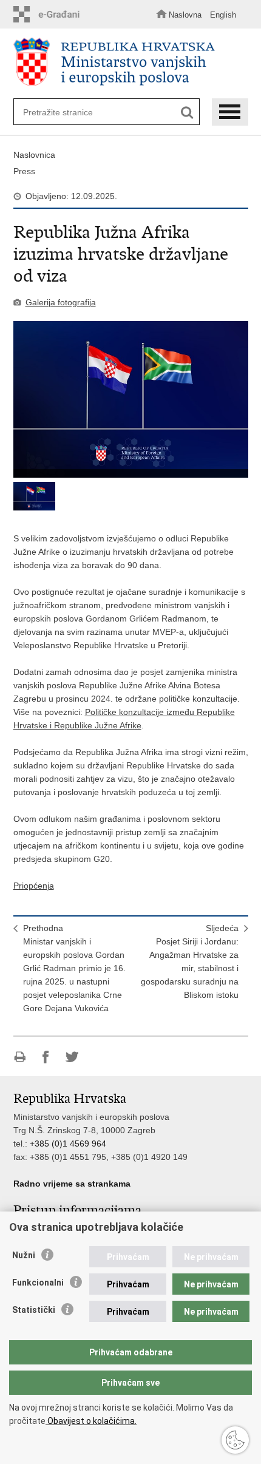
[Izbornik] (230, 112)
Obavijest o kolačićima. (91, 1421)
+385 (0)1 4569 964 (68, 1143)
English (223, 14)
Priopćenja (33, 885)
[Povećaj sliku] (130, 399)
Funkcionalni (38, 1282)
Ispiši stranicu (19, 1057)
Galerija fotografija (60, 302)
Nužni (23, 1255)
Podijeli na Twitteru (72, 1057)
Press (24, 171)
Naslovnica (34, 155)
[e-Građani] (49, 14)
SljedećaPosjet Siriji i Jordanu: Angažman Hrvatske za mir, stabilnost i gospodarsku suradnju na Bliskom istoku (190, 961)
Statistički (33, 1310)
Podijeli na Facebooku (45, 1057)
